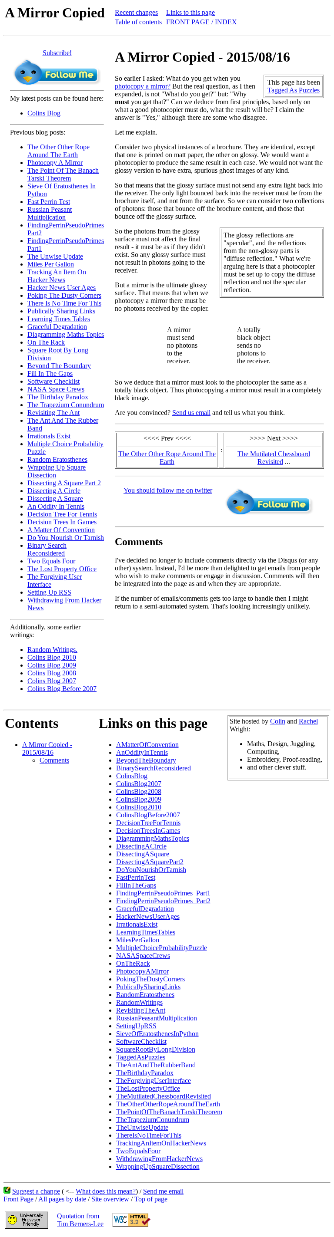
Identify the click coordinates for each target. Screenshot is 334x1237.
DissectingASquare (142, 854)
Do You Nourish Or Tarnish (65, 537)
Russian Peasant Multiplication (49, 213)
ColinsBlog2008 (138, 791)
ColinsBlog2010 (138, 807)
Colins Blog (43, 113)
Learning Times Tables (58, 318)
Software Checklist (53, 381)
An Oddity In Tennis (55, 506)
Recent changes (136, 12)
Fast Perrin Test (48, 201)
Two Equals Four (51, 561)
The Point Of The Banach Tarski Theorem (63, 174)
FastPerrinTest (135, 877)
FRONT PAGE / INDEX (201, 22)
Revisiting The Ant (53, 412)
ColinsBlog (131, 776)
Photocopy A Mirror (55, 162)
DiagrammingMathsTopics (152, 838)
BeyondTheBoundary (146, 760)
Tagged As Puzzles (293, 90)
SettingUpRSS (136, 1026)
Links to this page (190, 12)
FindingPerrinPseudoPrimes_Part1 (163, 893)
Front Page (18, 1199)
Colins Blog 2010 (51, 657)
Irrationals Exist (48, 436)
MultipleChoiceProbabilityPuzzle (161, 947)
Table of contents (138, 22)
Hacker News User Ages (61, 287)
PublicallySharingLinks (148, 986)
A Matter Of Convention (61, 529)
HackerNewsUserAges (148, 916)
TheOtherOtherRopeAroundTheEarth (168, 1104)
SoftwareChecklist (141, 1041)
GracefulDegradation (145, 908)
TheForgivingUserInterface (153, 1080)
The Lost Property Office (62, 568)
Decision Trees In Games (62, 522)
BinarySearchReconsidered (153, 768)
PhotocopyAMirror (142, 971)
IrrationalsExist (136, 924)
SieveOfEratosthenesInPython (157, 1033)
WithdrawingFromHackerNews (159, 1158)
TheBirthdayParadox (145, 1072)
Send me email (163, 1191)
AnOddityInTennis (142, 752)
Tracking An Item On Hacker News (56, 275)
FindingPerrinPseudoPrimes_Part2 (163, 901)
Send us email (191, 412)
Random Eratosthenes (57, 459)
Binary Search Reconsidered (47, 549)
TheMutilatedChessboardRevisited (163, 1096)
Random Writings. (52, 649)
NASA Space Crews (55, 389)
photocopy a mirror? (142, 86)
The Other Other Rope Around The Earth (58, 150)
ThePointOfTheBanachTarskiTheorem (169, 1111)
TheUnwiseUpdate (142, 1127)
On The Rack (46, 342)
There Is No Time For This (64, 303)
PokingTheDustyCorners (150, 979)
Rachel (308, 721)
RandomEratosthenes (145, 994)
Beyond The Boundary (59, 365)
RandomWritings (139, 1002)
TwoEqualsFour (138, 1151)
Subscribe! (57, 52)
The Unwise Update (55, 256)
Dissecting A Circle (53, 490)
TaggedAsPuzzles (140, 1057)
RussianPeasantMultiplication (156, 1018)
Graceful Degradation (57, 326)
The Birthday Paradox (57, 397)
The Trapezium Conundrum (65, 404)
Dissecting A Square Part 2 (64, 483)
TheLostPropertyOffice (148, 1088)
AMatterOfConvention (147, 744)
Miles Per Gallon (50, 264)
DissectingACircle (141, 846)
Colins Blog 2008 (51, 673)
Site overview (110, 1199)
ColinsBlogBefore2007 (148, 815)
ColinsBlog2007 (138, 783)
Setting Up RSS (49, 592)
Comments (54, 760)
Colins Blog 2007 (51, 680)
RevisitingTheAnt (140, 1010)
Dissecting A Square (55, 498)
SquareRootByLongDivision (155, 1049)
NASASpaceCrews (143, 955)
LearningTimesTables (145, 932)
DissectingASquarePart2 (150, 861)
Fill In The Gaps (50, 373)
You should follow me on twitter (168, 490)
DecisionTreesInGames (148, 830)
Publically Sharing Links (61, 311)
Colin (277, 721)
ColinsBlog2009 (138, 799)
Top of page (150, 1199)
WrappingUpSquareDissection (158, 1166)
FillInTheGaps (136, 885)
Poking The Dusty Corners (64, 295)
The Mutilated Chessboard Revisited (273, 457)
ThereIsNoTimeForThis (148, 1135)
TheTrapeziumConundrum (152, 1119)
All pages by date (62, 1199)
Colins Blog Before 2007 (62, 688)
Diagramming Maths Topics (65, 334)
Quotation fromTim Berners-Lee (80, 1219)
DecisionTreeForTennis (148, 822)
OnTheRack (133, 963)
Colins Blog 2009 (51, 665)
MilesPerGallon (137, 940)
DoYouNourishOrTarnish (151, 869)
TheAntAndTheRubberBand (156, 1065)
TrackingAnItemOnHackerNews (161, 1143)
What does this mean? (106, 1191)
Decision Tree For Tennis (62, 514)
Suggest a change (36, 1191)
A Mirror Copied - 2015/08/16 (47, 748)
